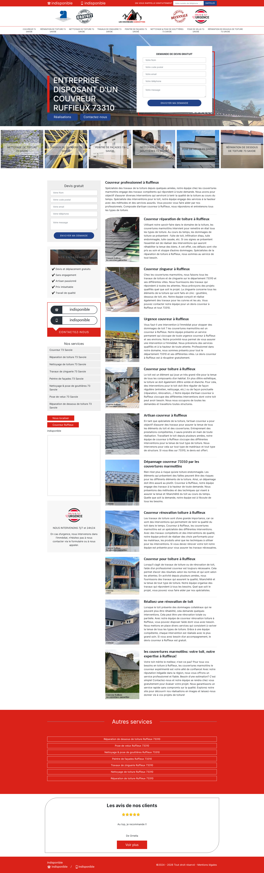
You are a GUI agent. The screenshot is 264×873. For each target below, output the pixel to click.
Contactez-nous (95, 117)
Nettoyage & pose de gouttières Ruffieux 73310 (132, 752)
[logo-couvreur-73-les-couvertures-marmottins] (132, 16)
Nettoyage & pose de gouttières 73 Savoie (166, 30)
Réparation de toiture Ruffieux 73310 (132, 778)
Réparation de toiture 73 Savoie (53, 30)
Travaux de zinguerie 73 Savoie (109, 30)
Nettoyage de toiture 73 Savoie (81, 30)
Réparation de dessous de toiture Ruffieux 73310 (132, 739)
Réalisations (62, 117)
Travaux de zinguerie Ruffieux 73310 (132, 765)
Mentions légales (207, 864)
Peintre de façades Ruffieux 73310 (132, 758)
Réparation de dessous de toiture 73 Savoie (225, 30)
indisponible (62, 3)
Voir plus (132, 845)
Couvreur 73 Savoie (29, 30)
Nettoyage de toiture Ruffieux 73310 (132, 771)
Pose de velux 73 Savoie (195, 30)
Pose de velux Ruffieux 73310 (132, 745)
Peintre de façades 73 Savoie (136, 30)
